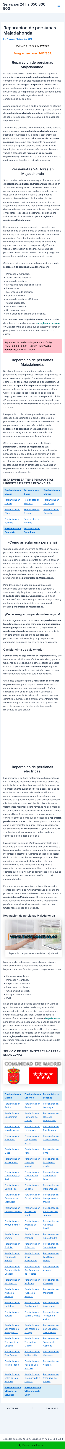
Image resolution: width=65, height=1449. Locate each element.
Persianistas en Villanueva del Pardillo (51, 1378)
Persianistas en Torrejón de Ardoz (51, 1316)
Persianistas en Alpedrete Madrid (51, 1225)
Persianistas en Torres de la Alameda (51, 1342)
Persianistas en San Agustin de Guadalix (12, 1270)
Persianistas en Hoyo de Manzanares (51, 1117)
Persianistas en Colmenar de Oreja (51, 1176)
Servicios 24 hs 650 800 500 (24, 6)
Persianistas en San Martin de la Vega (32, 1329)
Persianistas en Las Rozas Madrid (51, 1257)
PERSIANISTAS (32, 45)
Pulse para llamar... (34, 1445)
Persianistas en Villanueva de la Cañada (32, 1378)
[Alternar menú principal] (59, 6)
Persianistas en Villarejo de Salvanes (13, 1391)
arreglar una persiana (48, 323)
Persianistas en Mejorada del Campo (32, 1176)
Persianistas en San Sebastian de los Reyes (51, 1329)
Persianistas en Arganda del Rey (32, 1225)
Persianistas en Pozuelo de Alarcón (12, 1257)
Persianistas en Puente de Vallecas (32, 1293)
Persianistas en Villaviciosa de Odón (32, 1391)
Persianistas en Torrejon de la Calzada (12, 1342)
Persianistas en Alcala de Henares (12, 1293)
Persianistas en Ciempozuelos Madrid (51, 1198)
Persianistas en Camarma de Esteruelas (12, 1198)
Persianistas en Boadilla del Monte (32, 1211)
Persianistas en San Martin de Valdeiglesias (12, 1329)
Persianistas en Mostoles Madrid (32, 1162)
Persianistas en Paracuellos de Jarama (51, 1211)
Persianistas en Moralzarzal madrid (51, 1162)
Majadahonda (52, 1018)
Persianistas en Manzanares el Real (12, 1176)
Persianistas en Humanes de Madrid (32, 1117)
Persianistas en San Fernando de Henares (32, 1270)
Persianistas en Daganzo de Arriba (32, 1140)
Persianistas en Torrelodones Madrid (32, 1342)
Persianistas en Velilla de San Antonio (32, 1365)
